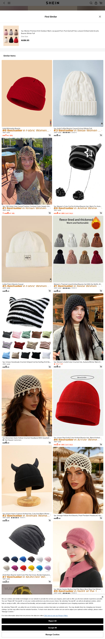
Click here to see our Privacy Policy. (56, 615)
